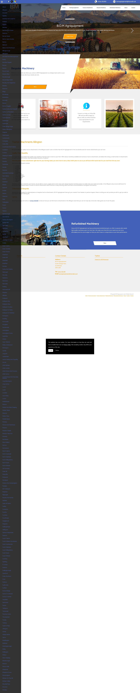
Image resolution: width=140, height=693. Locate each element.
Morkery (4, 422)
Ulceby (4, 632)
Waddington (5, 640)
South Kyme (5, 553)
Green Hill (5, 257)
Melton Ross (5, 416)
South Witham (6, 556)
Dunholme (5, 164)
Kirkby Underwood (7, 345)
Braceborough (6, 77)
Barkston (4, 33)
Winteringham (6, 675)
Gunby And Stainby (7, 269)
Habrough (5, 272)
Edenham (5, 182)
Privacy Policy (67, 345)
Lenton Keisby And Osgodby (10, 359)
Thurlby (4, 620)
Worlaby (4, 690)
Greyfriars (5, 263)
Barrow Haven (6, 36)
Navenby (4, 436)
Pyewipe (4, 486)
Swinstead (5, 602)
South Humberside (7, 544)
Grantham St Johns (7, 240)
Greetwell (4, 260)
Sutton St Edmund (7, 594)
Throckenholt (6, 617)
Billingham (5, 54)
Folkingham (5, 202)
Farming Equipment (74, 7)
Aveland (4, 22)
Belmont (4, 45)
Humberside (5, 327)
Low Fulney (5, 396)
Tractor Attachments (88, 7)
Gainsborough (6, 214)
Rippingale (5, 495)
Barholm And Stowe (7, 30)
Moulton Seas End (7, 433)
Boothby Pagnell (6, 62)
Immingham (5, 330)
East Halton (5, 176)
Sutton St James (6, 597)
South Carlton (6, 538)
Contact (133, 7)
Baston (4, 42)
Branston (4, 89)
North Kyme (5, 463)
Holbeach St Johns (7, 307)
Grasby (4, 243)
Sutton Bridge (6, 591)
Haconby (4, 275)
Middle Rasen (6, 419)
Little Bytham (6, 365)
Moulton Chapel (6, 431)
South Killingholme (7, 550)
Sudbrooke (5, 585)
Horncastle (5, 322)
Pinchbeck (5, 480)
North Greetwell (6, 454)
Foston (4, 208)
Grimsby (4, 266)
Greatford (5, 255)
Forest (4, 205)
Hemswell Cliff (6, 289)
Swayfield (5, 600)
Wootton (4, 687)
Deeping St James (7, 156)
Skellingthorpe (6, 527)
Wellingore (5, 652)
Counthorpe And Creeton (9, 147)
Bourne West (5, 74)
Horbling (4, 319)
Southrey (4, 559)
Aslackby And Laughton (8, 19)
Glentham (5, 228)
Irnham (4, 339)
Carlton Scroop (6, 115)
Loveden (4, 393)
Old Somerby (5, 468)
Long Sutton (5, 384)
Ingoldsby (5, 336)
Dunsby (4, 167)
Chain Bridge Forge (7, 126)
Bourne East (5, 71)
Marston (4, 413)
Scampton (5, 509)
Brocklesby (5, 94)
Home (63, 7)
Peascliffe (5, 474)
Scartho (4, 512)
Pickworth (5, 477)
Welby (4, 649)
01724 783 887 (102, 1)
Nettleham (5, 439)
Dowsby (4, 161)
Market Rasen (6, 410)
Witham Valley (6, 681)
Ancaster (4, 13)
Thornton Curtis (6, 614)
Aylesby (4, 24)
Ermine (4, 190)
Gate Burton (5, 217)
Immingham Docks (7, 333)
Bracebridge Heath (7, 80)
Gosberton (5, 231)
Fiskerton (4, 196)
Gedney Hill (5, 223)
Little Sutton (5, 374)
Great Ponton (6, 252)
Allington (4, 10)
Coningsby (5, 141)
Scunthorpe (5, 518)
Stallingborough (6, 570)
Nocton (4, 445)
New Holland (5, 442)
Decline (57, 350)
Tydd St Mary (6, 626)
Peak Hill (4, 471)
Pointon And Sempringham (9, 483)
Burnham (4, 100)
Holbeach (5, 298)
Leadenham (5, 356)
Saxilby (4, 506)
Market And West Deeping (9, 407)
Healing (4, 287)
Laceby (4, 351)
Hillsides (4, 295)
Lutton (4, 399)
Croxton (4, 153)
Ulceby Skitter (6, 634)
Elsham (4, 185)
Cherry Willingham (7, 129)
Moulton (4, 428)
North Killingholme (7, 460)
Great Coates (6, 246)
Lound (4, 387)
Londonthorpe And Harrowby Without (10, 377)
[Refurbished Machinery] (35, 230)
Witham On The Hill (7, 678)
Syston (4, 605)
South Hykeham (6, 547)
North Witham (6, 466)
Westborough (6, 661)
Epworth (4, 188)
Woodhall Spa (6, 684)
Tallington (5, 608)
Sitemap (132, 296)
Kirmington (5, 348)
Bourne (4, 68)
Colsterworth (5, 138)
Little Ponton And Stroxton (9, 371)
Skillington (5, 530)
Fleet (3, 199)
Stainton (4, 567)
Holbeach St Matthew (8, 313)
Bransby (4, 86)
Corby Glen (5, 144)
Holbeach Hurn (6, 304)
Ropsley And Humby (7, 498)
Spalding (4, 562)
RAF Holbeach (6, 489)
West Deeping (6, 658)
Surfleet (4, 588)
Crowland (4, 150)
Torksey (4, 623)
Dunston (4, 170)
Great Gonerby (6, 249)
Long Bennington (7, 381)
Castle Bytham (6, 118)
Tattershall (5, 611)
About (125, 7)
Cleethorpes (5, 135)
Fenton (4, 193)
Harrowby (5, 284)
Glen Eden (5, 225)
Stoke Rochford (6, 576)
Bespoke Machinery (101, 7)
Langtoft (4, 354)
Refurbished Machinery (115, 7)
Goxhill (4, 234)
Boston (4, 65)
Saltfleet (4, 500)
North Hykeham (6, 457)
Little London (6, 368)
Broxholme (5, 97)
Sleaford (4, 535)
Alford (4, 7)
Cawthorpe (5, 121)
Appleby (4, 16)
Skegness (5, 524)
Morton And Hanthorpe (8, 425)
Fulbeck (4, 211)
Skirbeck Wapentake (7, 533)
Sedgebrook (5, 521)
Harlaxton (5, 278)
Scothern (4, 515)
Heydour (4, 292)
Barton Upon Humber (8, 39)
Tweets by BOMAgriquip (101, 259)
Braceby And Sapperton (8, 83)
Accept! (50, 350)
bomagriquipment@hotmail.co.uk (126, 1)
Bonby (4, 59)
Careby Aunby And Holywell (9, 109)
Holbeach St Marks (7, 310)
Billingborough (6, 51)
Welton (4, 655)
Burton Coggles (6, 106)
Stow (3, 579)
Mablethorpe (5, 401)
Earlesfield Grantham (8, 173)
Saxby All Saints (6, 503)
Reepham (5, 492)
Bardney (4, 27)
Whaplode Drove (6, 672)
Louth (4, 390)
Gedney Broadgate (7, 220)
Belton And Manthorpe (8, 48)
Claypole (4, 132)
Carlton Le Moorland (7, 112)
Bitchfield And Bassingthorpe (10, 56)
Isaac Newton (6, 342)
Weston (4, 664)
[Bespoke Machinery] (105, 73)
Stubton (4, 582)
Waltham (4, 643)
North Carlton (6, 451)
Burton (4, 103)
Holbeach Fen (6, 301)
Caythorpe (5, 123)
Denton (4, 158)
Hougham (5, 324)
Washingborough (7, 646)
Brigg (3, 91)
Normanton (5, 448)
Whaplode (5, 669)
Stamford (5, 573)
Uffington (5, 629)
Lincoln (4, 362)
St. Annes (5, 565)
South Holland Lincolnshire (9, 541)
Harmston (5, 281)
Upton (4, 637)
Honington (5, 316)
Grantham (5, 237)
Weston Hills (5, 666)
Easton (4, 179)
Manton (4, 404)
